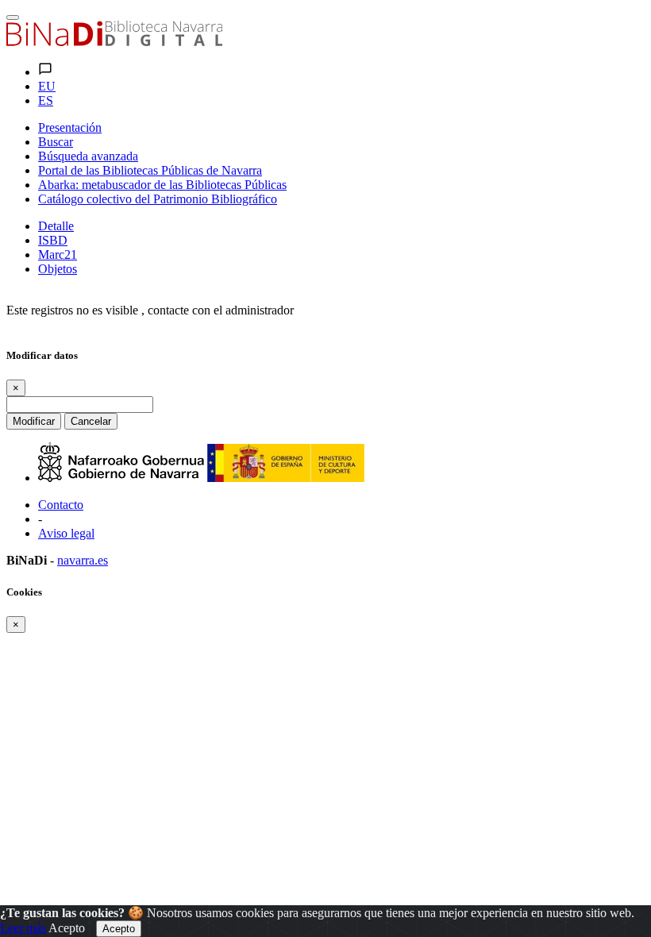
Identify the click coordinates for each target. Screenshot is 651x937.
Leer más (23, 928)
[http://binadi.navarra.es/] (114, 41)
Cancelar (91, 421)
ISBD (52, 240)
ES (45, 100)
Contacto (60, 504)
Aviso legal (66, 533)
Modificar (34, 421)
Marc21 (57, 254)
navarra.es (82, 560)
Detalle (56, 226)
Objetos (57, 269)
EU (47, 86)
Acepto (66, 928)
